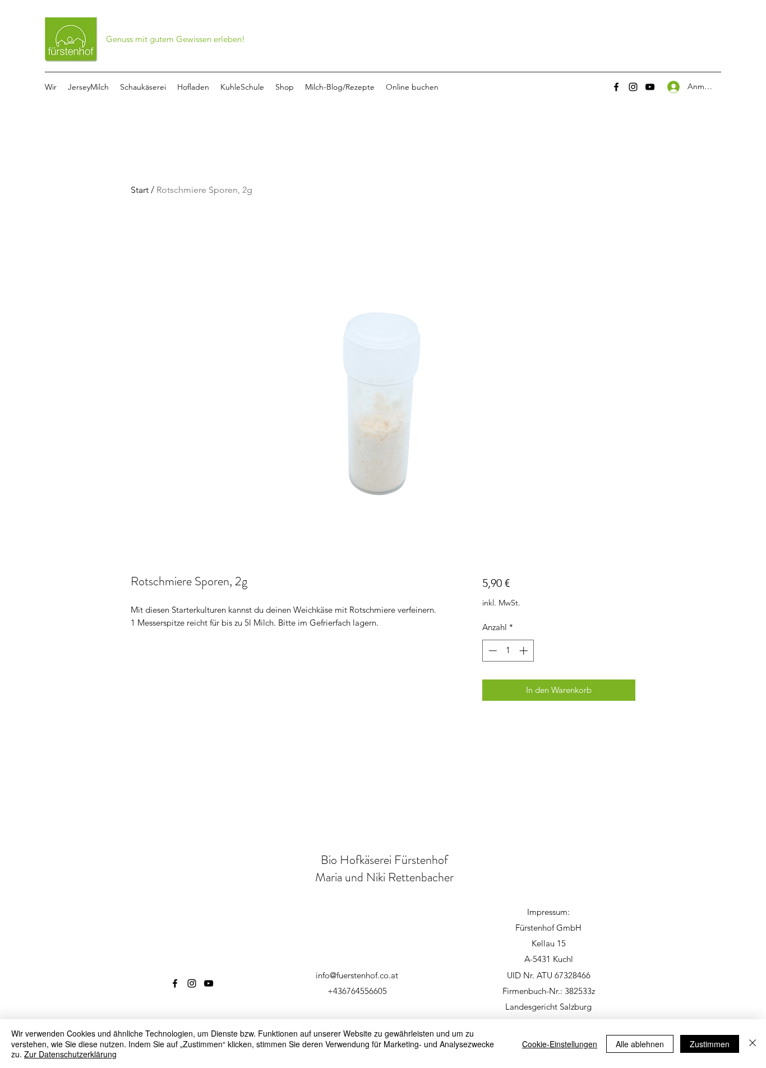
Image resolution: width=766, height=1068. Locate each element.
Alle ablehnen (640, 1043)
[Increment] (524, 650)
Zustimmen (710, 1043)
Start (140, 189)
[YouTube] (650, 87)
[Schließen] (752, 1043)
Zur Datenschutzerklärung (70, 1054)
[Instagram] (633, 87)
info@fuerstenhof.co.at (357, 975)
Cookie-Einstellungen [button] (559, 1043)
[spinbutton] (508, 650)
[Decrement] (491, 650)
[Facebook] (616, 87)
